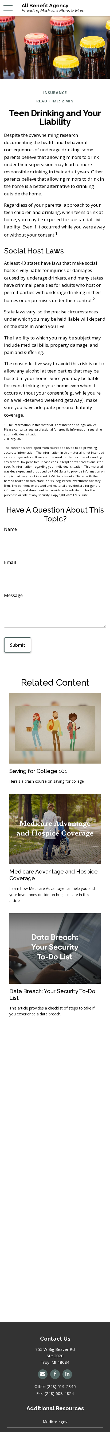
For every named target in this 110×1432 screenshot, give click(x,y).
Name (10, 529)
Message (13, 595)
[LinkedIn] (67, 1374)
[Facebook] (55, 1374)
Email (10, 562)
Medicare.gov (55, 1421)
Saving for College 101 (38, 771)
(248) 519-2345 (61, 1386)
